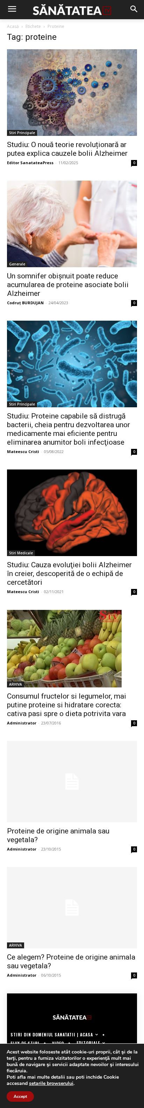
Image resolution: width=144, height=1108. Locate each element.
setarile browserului (51, 1083)
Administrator (21, 723)
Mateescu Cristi (23, 451)
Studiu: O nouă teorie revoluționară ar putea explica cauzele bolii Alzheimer (67, 149)
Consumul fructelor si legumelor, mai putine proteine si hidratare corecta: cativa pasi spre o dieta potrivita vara (66, 705)
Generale (17, 264)
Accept (20, 1096)
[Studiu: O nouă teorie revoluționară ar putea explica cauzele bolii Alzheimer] (72, 92)
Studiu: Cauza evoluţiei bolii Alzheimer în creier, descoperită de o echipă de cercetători (69, 573)
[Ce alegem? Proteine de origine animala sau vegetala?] (72, 907)
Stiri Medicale (21, 553)
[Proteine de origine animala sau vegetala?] (72, 781)
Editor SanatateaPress (30, 162)
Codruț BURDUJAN (25, 302)
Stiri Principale (22, 132)
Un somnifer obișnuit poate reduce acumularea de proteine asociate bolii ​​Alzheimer (68, 285)
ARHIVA (15, 684)
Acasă (13, 26)
